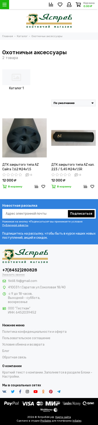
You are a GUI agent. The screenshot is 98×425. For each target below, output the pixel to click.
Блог (5, 351)
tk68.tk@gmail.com (22, 281)
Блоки (85, 372)
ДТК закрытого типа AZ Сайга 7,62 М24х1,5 (20, 167)
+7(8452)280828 (19, 270)
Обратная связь (14, 357)
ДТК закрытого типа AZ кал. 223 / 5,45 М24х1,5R (72, 167)
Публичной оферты (15, 225)
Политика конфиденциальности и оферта (34, 332)
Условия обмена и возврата (23, 344)
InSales (76, 420)
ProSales (45, 420)
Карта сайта (63, 417)
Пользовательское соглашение (26, 338)
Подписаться (81, 214)
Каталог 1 (16, 88)
